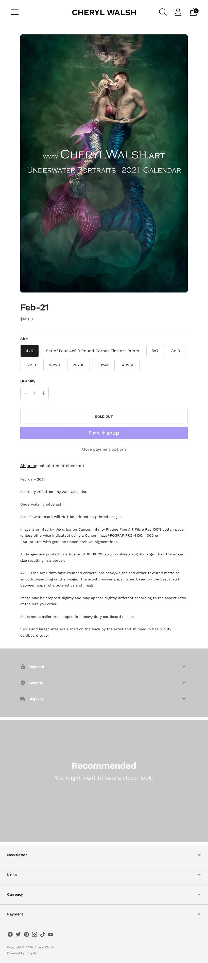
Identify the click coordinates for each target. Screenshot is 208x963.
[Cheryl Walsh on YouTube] (51, 935)
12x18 (31, 365)
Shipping (28, 465)
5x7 (155, 350)
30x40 (103, 365)
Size (24, 339)
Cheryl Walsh (44, 947)
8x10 (175, 350)
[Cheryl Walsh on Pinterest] (26, 935)
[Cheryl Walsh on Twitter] (18, 935)
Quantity (27, 381)
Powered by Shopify (22, 953)
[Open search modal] (163, 12)
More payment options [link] (104, 449)
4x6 (29, 350)
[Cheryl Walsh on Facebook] (10, 935)
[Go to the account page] (178, 12)
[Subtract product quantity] (43, 393)
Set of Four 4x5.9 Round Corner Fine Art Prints (92, 350)
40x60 (128, 365)
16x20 (54, 365)
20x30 (78, 365)
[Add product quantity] (26, 393)
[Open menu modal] (15, 12)
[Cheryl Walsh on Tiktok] (43, 935)
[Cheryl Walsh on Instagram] (34, 935)
